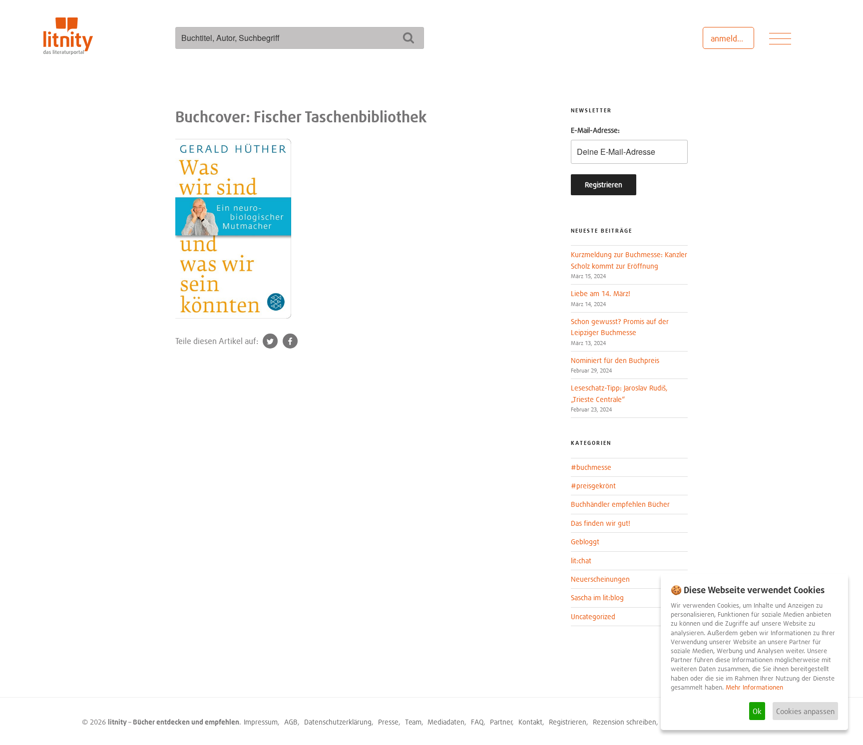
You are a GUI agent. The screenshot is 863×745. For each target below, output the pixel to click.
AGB (291, 722)
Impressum (261, 722)
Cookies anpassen (805, 711)
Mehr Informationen (754, 687)
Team (413, 722)
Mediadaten (446, 722)
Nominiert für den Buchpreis (615, 360)
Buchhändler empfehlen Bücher (620, 504)
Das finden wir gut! (600, 523)
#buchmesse (591, 467)
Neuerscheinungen (600, 579)
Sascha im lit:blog (597, 597)
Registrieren (567, 722)
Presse (388, 722)
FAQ (477, 722)
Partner (501, 722)
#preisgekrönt (593, 485)
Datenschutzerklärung (338, 722)
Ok (757, 711)
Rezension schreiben (624, 722)
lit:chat (581, 560)
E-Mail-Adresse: (595, 130)
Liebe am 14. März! (600, 293)
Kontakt (530, 722)
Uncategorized (593, 616)
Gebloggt (585, 541)
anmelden (728, 38)
